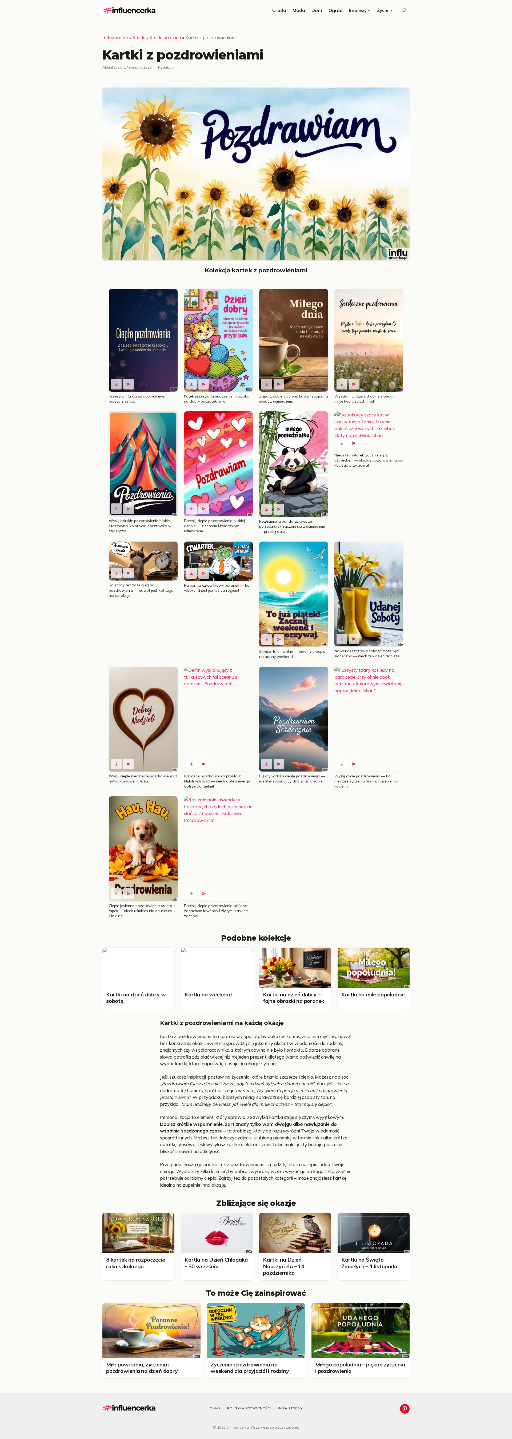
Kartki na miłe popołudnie (373, 994)
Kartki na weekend (208, 994)
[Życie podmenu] (390, 10)
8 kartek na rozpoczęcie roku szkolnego (135, 1262)
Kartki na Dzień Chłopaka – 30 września (216, 1262)
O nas (215, 1408)
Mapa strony (290, 1408)
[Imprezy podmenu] (369, 10)
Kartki (139, 37)
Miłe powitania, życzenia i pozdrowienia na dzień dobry (142, 1367)
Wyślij (128, 384)
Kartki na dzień (165, 37)
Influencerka (115, 37)
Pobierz (116, 384)
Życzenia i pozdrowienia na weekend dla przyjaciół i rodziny (250, 1367)
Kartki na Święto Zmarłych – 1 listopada (369, 1262)
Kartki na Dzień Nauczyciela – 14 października (283, 1266)
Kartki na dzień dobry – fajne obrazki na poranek (293, 997)
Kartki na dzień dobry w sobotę (136, 997)
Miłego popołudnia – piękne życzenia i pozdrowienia (360, 1367)
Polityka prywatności (249, 1408)
